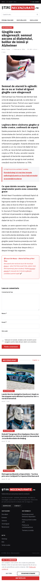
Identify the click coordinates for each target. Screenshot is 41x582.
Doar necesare (28, 573)
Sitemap (4, 539)
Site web (5, 331)
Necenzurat (7, 27)
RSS (3, 542)
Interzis (4, 521)
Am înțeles (21, 578)
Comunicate (35, 553)
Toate (35, 360)
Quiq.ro (6, 266)
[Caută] (37, 14)
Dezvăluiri (22, 20)
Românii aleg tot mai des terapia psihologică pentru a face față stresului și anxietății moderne (20, 176)
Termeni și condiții (28, 530)
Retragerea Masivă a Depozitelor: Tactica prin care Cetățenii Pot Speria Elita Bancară (20, 475)
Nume (4, 313)
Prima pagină (7, 20)
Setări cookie (6, 545)
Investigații (5, 524)
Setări (9, 573)
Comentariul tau (7, 292)
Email (4, 322)
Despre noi (7, 506)
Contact (17, 506)
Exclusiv (34, 20)
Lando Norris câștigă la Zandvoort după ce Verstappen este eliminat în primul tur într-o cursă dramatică (20, 396)
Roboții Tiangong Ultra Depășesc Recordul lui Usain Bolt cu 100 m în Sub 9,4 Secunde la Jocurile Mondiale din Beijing (20, 436)
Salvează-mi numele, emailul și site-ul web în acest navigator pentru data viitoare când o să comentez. (21, 341)
